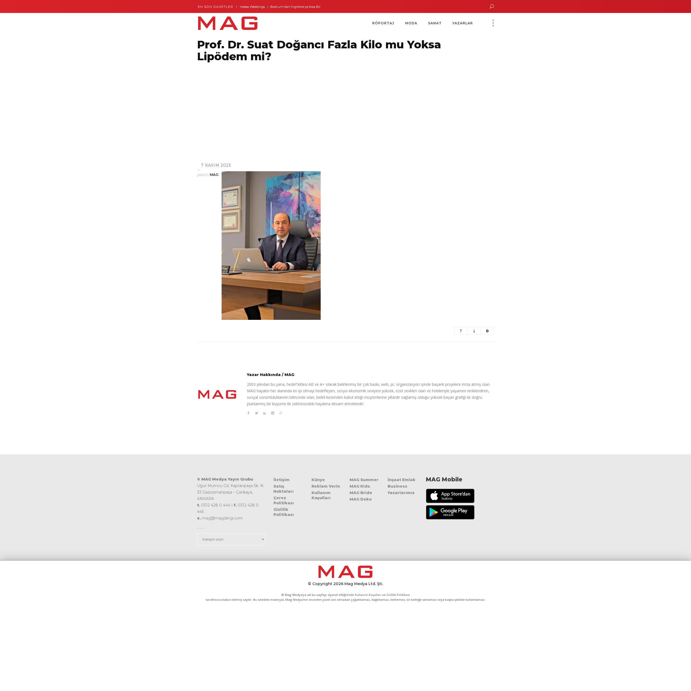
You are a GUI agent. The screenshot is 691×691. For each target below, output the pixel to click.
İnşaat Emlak (401, 479)
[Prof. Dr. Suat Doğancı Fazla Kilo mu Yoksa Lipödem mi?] (217, 394)
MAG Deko (361, 499)
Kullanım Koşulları (321, 495)
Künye (318, 479)
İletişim (281, 479)
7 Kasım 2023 (216, 165)
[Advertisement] (162, 105)
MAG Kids (360, 486)
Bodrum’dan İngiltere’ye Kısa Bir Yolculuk (289, 7)
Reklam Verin (325, 486)
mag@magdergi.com (222, 518)
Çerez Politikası (283, 500)
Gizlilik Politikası (283, 512)
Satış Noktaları (283, 489)
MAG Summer (364, 479)
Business (397, 486)
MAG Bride (361, 492)
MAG (214, 174)
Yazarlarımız (401, 492)
